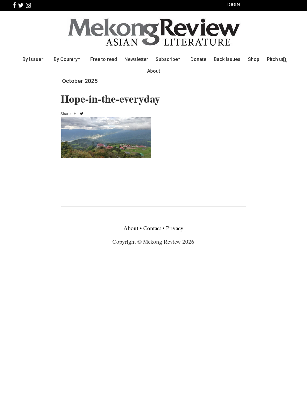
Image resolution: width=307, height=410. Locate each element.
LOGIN (233, 5)
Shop (253, 59)
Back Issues (227, 59)
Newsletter (136, 59)
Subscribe (167, 59)
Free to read (103, 59)
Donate (198, 59)
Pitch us (276, 59)
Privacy (174, 228)
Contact (152, 228)
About (153, 71)
